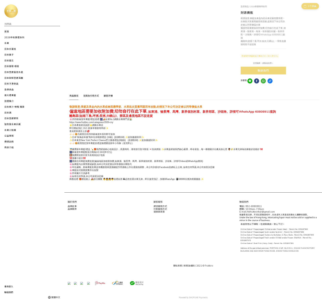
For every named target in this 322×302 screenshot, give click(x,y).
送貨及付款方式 (91, 95)
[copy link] (270, 80)
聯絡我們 (263, 70)
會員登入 (8, 286)
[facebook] (256, 80)
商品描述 (73, 95)
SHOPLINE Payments (198, 297)
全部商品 (245, 6)
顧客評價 (108, 95)
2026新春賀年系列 (258, 6)
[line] (249, 80)
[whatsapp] (263, 80)
